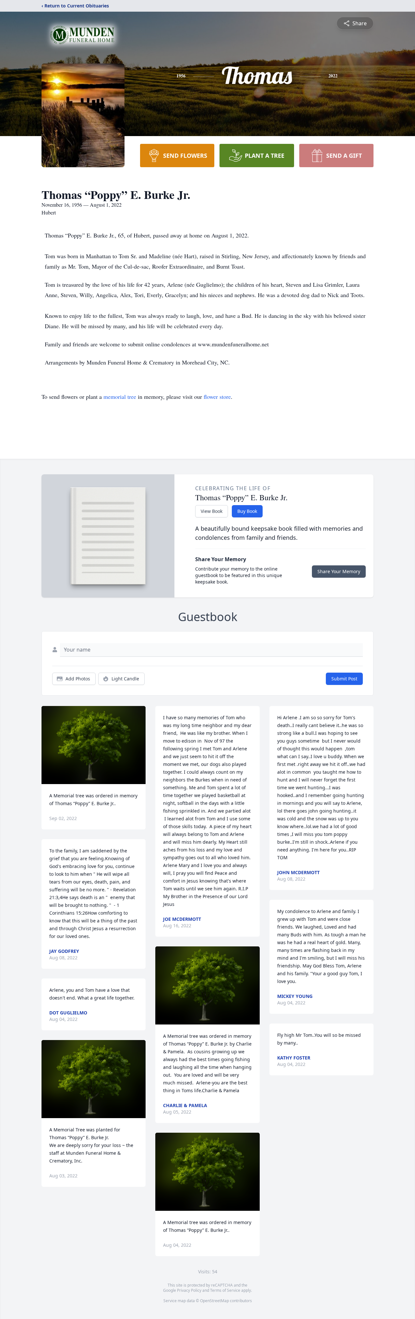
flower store (217, 396)
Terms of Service (225, 1290)
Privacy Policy (189, 1290)
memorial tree (119, 396)
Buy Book (247, 511)
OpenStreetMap (214, 1300)
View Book (211, 511)
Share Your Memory (338, 571)
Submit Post (344, 679)
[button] (93, 745)
